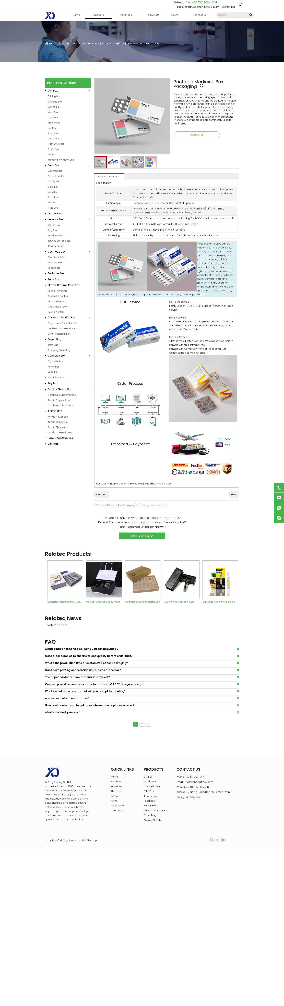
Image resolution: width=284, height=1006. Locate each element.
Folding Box (54, 96)
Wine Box (53, 112)
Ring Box (52, 230)
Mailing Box (54, 107)
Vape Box (53, 372)
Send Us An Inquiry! (142, 536)
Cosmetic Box (56, 252)
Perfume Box (56, 273)
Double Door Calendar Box (63, 328)
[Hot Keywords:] (251, 15)
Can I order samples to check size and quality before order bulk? (88, 656)
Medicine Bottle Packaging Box (141, 601)
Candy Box (54, 181)
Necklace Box (55, 235)
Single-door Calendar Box (62, 323)
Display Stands (152, 820)
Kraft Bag (53, 345)
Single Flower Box (57, 306)
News (114, 800)
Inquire (194, 135)
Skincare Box (55, 262)
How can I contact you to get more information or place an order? (89, 705)
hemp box (53, 366)
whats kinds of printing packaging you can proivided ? (81, 649)
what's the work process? (62, 712)
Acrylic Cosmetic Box (60, 432)
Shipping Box (55, 101)
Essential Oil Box (57, 257)
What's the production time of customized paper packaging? (86, 663)
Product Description (109, 176)
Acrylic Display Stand (59, 400)
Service (115, 796)
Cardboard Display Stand (62, 395)
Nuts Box (52, 192)
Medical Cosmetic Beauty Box (102, 601)
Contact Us (117, 810)
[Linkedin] (217, 840)
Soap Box (53, 133)
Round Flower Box (57, 290)
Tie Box (52, 154)
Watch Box (54, 225)
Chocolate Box (56, 176)
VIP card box (55, 138)
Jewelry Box (55, 219)
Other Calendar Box (59, 333)
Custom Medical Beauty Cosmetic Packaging (64, 601)
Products (116, 781)
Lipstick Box (54, 267)
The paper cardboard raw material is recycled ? (77, 677)
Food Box (53, 165)
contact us (77, 819)
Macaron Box (55, 171)
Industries (116, 786)
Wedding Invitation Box (61, 159)
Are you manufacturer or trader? (67, 698)
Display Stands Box (60, 389)
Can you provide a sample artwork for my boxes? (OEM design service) (93, 684)
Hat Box (52, 128)
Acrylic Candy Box (58, 422)
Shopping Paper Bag (59, 350)
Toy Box (53, 383)
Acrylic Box (55, 411)
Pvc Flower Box (56, 312)
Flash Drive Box (56, 143)
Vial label (53, 444)
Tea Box (52, 202)
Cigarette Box (55, 361)
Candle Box (54, 117)
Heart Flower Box (57, 301)
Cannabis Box (56, 356)
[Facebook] (211, 840)
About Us (116, 791)
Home (114, 776)
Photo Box (53, 149)
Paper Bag (54, 339)
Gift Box (53, 90)
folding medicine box (153, 505)
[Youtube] (223, 840)
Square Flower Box (58, 296)
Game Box (54, 213)
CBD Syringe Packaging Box (178, 601)
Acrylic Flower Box (58, 416)
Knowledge (117, 805)
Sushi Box (53, 197)
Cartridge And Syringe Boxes (218, 601)
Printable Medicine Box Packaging (115, 505)
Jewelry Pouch (56, 246)
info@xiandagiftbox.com (199, 782)
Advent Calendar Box (61, 317)
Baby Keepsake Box (60, 438)
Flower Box (150, 805)
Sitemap (92, 840)
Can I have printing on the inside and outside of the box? (83, 670)
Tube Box (53, 279)
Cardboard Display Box (60, 405)
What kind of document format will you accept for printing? (85, 691)
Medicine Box (56, 377)
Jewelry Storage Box (59, 240)
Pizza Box (53, 207)
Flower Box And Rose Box (64, 285)
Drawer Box (54, 122)
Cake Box (53, 186)
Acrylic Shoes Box (57, 427)
